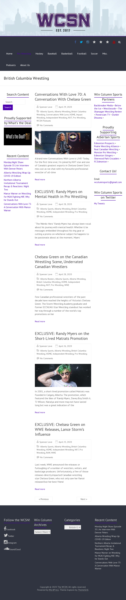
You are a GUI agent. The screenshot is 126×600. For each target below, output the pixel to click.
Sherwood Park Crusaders (106, 158)
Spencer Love (45, 107)
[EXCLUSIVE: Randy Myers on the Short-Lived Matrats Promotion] (63, 365)
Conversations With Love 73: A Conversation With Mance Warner (18, 207)
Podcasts (11, 65)
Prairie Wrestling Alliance (106, 146)
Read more (40, 179)
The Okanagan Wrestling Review (108, 110)
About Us (25, 65)
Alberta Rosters (47, 279)
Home (9, 53)
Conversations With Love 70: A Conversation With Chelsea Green (63, 97)
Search (7, 107)
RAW (48, 452)
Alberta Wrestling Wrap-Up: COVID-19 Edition (107, 538)
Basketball (67, 53)
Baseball (52, 53)
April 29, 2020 (65, 107)
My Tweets (99, 203)
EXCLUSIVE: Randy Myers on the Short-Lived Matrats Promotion (62, 336)
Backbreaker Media (103, 105)
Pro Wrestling (24, 53)
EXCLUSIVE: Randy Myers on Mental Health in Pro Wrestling (61, 194)
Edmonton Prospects (104, 143)
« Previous (44, 499)
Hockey (39, 53)
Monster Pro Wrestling (105, 152)
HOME (72, 114)
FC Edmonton (100, 161)
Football (81, 53)
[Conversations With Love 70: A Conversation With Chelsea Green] (63, 132)
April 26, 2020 (65, 346)
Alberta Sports (47, 111)
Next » (84, 499)
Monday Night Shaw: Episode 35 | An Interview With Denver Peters (16, 165)
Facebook (10, 529)
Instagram (12, 542)
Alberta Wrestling (63, 111)
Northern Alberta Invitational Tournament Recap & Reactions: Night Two (108, 546)
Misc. (104, 53)
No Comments (46, 125)
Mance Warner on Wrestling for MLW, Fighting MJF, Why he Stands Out (17, 196)
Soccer (94, 53)
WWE (66, 285)
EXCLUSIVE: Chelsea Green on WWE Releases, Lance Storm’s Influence (60, 429)
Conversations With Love (57, 114)
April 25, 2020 (65, 442)
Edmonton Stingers (103, 155)
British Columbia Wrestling (49, 282)
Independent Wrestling (56, 117)
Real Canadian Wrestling (106, 149)
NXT (70, 117)
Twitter (11, 536)
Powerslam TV (103, 114)
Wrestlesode (109, 108)
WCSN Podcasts (44, 120)
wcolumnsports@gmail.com (108, 182)
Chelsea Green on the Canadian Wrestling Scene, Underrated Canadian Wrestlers (61, 261)
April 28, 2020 (65, 204)
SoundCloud (15, 549)
